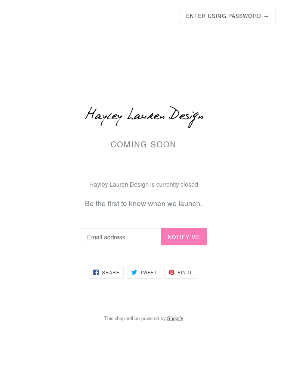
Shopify (175, 318)
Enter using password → (227, 15)
